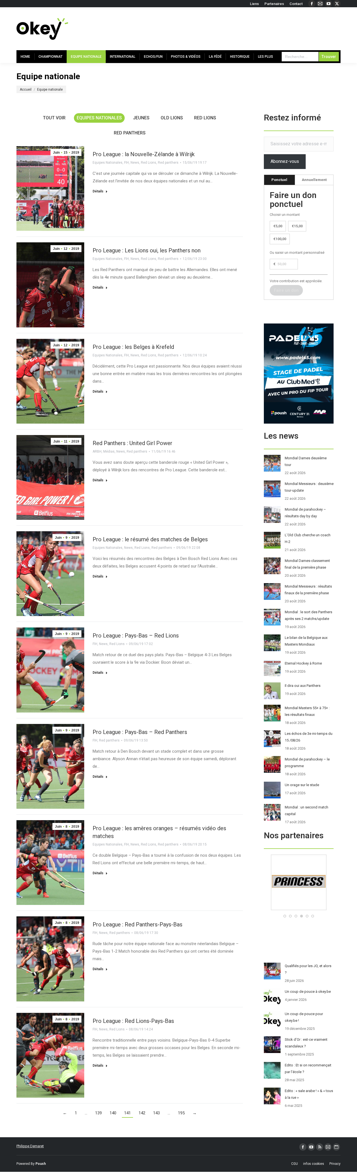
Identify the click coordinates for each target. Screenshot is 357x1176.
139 (98, 1112)
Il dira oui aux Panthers (302, 686)
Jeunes (141, 117)
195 (181, 1112)
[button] (284, 916)
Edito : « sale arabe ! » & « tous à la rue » (309, 1094)
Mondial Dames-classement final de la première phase (307, 564)
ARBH (97, 451)
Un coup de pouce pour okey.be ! (304, 1017)
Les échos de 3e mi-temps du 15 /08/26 (308, 736)
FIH (126, 163)
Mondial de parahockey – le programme (307, 762)
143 (156, 1112)
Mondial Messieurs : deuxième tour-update (309, 487)
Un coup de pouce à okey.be (308, 991)
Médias (109, 451)
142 (142, 1112)
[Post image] (272, 463)
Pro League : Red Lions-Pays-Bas (133, 1021)
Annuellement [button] (314, 180)
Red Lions (205, 117)
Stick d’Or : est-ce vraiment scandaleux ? (306, 1042)
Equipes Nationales (99, 117)
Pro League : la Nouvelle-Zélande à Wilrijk (144, 154)
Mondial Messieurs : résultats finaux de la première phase (308, 589)
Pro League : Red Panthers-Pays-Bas (137, 924)
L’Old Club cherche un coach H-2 (308, 538)
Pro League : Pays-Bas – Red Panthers (140, 732)
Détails (98, 191)
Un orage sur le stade (302, 785)
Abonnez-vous (285, 161)
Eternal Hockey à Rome (303, 663)
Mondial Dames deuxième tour (306, 461)
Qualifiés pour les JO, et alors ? (308, 969)
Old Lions (172, 117)
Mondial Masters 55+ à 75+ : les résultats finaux (307, 711)
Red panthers (130, 133)
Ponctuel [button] (279, 180)
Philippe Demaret (30, 1146)
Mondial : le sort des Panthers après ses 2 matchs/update (308, 615)
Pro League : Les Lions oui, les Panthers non (147, 250)
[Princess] (299, 909)
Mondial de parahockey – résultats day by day (305, 512)
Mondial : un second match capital (306, 810)
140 (113, 1112)
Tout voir (54, 117)
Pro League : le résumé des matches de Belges (150, 539)
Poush (40, 1164)
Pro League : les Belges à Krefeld (133, 347)
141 (127, 1112)
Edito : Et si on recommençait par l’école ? (308, 1068)
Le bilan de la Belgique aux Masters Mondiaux (306, 641)
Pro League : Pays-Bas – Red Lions (136, 635)
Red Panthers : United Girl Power (132, 443)
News (135, 163)
